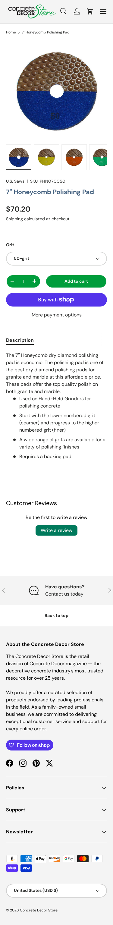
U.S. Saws (15, 181)
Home (11, 32)
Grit (10, 244)
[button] (90, 11)
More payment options (57, 315)
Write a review (56, 530)
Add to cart (76, 281)
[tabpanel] (56, 406)
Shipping (14, 219)
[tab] (20, 340)
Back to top (56, 615)
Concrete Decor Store (39, 910)
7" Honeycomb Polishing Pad (46, 32)
